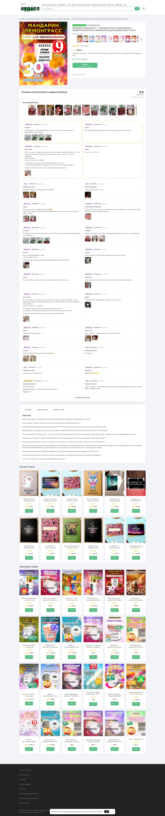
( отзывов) (84, 46)
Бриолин (74, 4)
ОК (107, 811)
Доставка (22, 779)
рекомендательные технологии (74, 811)
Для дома (22, 19)
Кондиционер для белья (98, 4)
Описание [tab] (28, 409)
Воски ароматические (33, 19)
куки (62, 811)
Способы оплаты (24, 775)
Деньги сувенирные (84, 4)
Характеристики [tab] (42, 409)
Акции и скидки (24, 803)
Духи (69, 4)
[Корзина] (144, 9)
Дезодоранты (62, 4)
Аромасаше (110, 4)
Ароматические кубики (48, 19)
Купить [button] (29, 510)
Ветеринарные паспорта (49, 4)
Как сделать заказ (25, 770)
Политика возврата (25, 784)
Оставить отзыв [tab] (58, 409)
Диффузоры (118, 4)
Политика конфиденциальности (29, 798)
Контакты (22, 789)
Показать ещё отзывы (83, 397)
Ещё (125, 4)
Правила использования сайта (28, 793)
